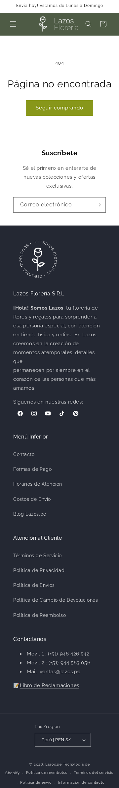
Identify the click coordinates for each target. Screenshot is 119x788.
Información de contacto (81, 782)
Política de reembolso (47, 773)
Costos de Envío (32, 499)
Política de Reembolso (39, 615)
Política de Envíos (34, 585)
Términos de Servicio (37, 555)
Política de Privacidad (38, 570)
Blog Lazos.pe (29, 514)
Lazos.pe (53, 764)
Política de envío (36, 782)
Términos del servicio (94, 773)
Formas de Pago (32, 469)
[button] (13, 24)
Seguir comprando (59, 108)
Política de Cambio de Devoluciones (55, 600)
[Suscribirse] (98, 205)
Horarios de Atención (37, 484)
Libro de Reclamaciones (49, 685)
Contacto (24, 454)
